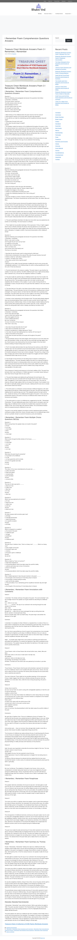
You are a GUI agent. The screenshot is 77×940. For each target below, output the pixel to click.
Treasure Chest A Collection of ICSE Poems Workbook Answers (26, 924)
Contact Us (70, 1)
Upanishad (58, 157)
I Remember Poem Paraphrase (41, 930)
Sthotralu (57, 146)
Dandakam (58, 123)
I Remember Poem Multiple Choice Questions (24, 930)
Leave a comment (10, 931)
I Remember (9, 929)
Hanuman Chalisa (48, 13)
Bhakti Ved (42, 938)
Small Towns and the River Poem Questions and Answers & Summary (63, 97)
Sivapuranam (68, 13)
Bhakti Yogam (58, 119)
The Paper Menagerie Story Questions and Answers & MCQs (62, 63)
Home (45, 1)
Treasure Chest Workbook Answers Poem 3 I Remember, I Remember (25, 50)
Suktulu (57, 150)
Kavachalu (58, 126)
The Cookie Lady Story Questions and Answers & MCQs (62, 82)
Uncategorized (59, 155)
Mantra (57, 130)
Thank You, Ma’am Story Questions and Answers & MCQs (62, 103)
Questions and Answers (11, 927)
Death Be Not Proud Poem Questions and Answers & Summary (62, 77)
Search (57, 38)
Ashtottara (58, 115)
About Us (50, 1)
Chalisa (57, 121)
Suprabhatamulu (59, 152)
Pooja (56, 137)
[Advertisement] (38, 24)
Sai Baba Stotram (59, 13)
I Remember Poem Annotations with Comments (22, 929)
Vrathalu (57, 159)
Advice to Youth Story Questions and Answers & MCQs (62, 88)
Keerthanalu (58, 128)
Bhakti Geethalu (59, 117)
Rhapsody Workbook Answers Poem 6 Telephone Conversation (63, 58)
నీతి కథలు (40, 13)
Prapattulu (58, 139)
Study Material (59, 148)
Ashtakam (58, 112)
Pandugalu (58, 135)
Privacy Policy (56, 1)
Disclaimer (64, 1)
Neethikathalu (59, 132)
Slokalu (57, 143)
